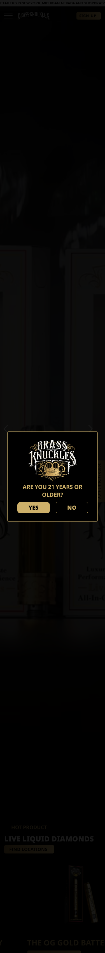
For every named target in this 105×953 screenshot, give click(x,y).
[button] (33, 507)
